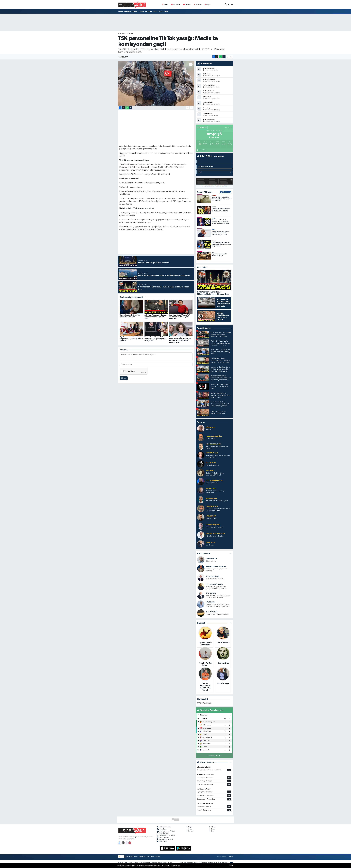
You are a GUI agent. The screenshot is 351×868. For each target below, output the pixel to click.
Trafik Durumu (164, 833)
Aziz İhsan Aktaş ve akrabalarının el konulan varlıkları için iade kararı (156, 316)
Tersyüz (208, 429)
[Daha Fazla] (223, 56)
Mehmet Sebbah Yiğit (213, 444)
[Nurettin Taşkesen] (200, 526)
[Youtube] (129, 842)
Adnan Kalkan (211, 498)
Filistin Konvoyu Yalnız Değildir (217, 500)
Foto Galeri (176, 4)
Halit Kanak (210, 602)
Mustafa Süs (210, 488)
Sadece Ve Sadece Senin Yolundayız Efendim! (215, 474)
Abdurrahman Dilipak (214, 436)
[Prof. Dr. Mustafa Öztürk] (200, 535)
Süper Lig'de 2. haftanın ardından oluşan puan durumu (153, 863)
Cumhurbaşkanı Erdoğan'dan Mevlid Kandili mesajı (130, 316)
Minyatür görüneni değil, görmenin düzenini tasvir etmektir (218, 596)
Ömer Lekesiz (211, 593)
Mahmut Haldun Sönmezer (216, 566)
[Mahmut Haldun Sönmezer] (200, 568)
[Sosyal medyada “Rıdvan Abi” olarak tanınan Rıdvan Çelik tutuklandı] (181, 307)
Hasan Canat (211, 516)
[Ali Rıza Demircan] (200, 577)
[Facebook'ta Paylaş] (213, 56)
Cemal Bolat (210, 542)
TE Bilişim (230, 856)
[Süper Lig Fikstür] (230, 762)
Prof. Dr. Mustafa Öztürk (215, 534)
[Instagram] (126, 842)
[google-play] (184, 848)
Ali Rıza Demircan (212, 576)
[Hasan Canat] (200, 517)
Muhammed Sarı (212, 453)
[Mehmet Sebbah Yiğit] (200, 446)
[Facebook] (119, 842)
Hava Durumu (164, 829)
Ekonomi (148, 11)
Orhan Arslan (211, 558)
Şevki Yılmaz (210, 470)
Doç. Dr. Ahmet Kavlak (214, 480)
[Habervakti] (132, 4)
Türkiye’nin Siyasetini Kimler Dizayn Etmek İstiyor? (218, 456)
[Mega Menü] (232, 4)
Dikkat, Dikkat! (211, 438)
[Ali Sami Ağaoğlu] (200, 613)
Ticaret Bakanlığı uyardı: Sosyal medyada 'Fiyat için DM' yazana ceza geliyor (155, 338)
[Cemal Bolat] (200, 544)
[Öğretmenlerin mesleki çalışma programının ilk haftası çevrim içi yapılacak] (131, 328)
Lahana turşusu (211, 518)
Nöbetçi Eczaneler (165, 827)
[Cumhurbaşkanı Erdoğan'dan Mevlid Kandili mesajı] (131, 307)
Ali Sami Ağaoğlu (212, 612)
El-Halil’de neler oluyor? (214, 527)
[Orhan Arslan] (200, 560)
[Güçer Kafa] (200, 428)
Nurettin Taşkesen (213, 525)
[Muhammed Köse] (200, 508)
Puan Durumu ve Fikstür (167, 835)
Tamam (231, 865)
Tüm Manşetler (164, 837)
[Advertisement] (156, 124)
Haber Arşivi (163, 841)
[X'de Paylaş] (216, 56)
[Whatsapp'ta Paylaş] (220, 56)
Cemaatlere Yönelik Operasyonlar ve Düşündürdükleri (218, 509)
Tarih (160, 11)
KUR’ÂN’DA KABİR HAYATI (215, 579)
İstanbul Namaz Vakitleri (167, 831)
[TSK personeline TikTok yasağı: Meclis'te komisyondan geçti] (156, 83)
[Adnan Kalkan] (200, 499)
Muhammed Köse (212, 506)
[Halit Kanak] (200, 604)
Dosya (208, 4)
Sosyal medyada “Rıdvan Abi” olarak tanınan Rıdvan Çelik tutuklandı (179, 316)
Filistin (166, 4)
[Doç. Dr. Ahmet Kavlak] (200, 481)
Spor (155, 11)
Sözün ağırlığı (211, 561)
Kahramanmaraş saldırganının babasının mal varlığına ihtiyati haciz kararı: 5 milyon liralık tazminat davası (180, 339)
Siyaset (134, 11)
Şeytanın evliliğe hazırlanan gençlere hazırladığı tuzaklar (216, 587)
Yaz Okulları (210, 545)
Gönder (123, 378)
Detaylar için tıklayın (214, 755)
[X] (123, 842)
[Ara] (226, 4)
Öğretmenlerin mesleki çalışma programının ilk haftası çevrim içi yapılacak (131, 338)
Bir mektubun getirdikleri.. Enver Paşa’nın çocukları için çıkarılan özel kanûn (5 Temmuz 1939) (218, 605)
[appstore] (167, 848)
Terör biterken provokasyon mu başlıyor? (217, 447)
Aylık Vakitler (202, 150)
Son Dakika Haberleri (166, 839)
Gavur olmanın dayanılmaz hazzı (217, 614)
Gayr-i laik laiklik (212, 483)
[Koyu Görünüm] (229, 4)
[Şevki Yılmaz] (200, 473)
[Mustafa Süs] (200, 490)
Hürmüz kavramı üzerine (214, 536)
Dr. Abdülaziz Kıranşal (214, 584)
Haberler (121, 33)
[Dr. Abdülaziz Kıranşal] (200, 586)
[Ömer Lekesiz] (200, 595)
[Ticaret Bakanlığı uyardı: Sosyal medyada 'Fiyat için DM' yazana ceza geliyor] (156, 328)
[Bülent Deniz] (200, 464)
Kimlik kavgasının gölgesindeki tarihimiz (217, 570)
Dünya (141, 11)
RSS (122, 856)
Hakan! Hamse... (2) (212, 465)
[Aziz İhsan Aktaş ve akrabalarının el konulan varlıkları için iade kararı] (156, 307)
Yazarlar (198, 4)
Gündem (127, 11)
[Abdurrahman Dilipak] (200, 437)
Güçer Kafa (210, 427)
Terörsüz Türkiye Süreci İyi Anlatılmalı (215, 492)
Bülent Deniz (211, 463)
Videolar (188, 4)
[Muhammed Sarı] (200, 455)
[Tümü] (230, 422)
